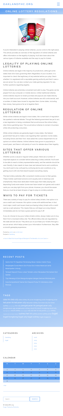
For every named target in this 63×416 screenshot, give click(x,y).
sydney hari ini (25, 313)
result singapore (24, 310)
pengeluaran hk (28, 305)
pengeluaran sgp (9, 308)
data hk (6, 299)
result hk (33, 308)
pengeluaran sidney (23, 308)
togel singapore (45, 317)
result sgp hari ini (6, 310)
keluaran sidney (32, 303)
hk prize (30, 300)
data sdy (14, 299)
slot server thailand (14, 313)
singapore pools (6, 313)
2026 (35, 337)
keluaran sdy (20, 302)
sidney (53, 310)
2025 (35, 340)
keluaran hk (8, 302)
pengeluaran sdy (44, 305)
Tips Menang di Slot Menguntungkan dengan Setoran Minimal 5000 (30, 278)
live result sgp (12, 305)
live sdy (18, 306)
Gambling (12, 234)
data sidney (23, 300)
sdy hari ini (35, 310)
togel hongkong (10, 317)
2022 (35, 349)
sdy (29, 310)
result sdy (52, 308)
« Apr (4, 385)
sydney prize (47, 314)
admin (11, 232)
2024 (35, 343)
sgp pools (48, 310)
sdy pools (42, 310)
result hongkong (43, 308)
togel (55, 313)
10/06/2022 (18, 232)
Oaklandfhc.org (18, 4)
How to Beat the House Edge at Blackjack (16, 238)
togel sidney (33, 317)
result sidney (15, 310)
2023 (35, 346)
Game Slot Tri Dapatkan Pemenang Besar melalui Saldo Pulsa (28, 262)
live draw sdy (43, 303)
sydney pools (37, 314)
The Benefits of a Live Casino (38, 238)
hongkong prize (51, 300)
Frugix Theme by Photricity (11, 407)
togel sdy (22, 317)
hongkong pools (40, 300)
